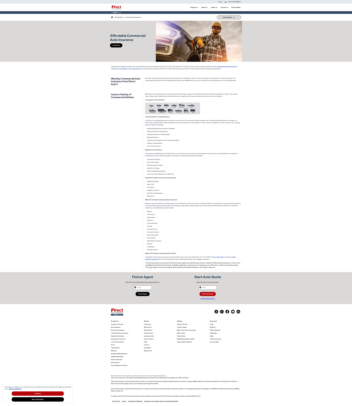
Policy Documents (215, 339)
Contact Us (116, 45)
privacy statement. (15, 389)
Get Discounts (148, 333)
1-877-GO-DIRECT (234, 2)
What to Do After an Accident (186, 330)
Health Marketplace (117, 356)
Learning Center (149, 336)
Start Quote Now (207, 294)
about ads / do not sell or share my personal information (161, 401)
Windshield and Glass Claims (186, 339)
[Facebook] (227, 313)
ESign (211, 336)
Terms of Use (116, 401)
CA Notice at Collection (135, 401)
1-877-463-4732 (217, 257)
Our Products (119, 17)
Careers (146, 345)
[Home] (116, 7)
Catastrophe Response (184, 342)
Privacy (124, 401)
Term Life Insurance (117, 342)
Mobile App (213, 333)
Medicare (114, 351)
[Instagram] (222, 313)
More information (38, 399)
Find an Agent (236, 7)
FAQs (145, 342)
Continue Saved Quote (207, 298)
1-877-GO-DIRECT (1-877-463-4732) (127, 69)
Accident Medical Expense (119, 354)
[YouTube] (233, 313)
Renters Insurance (117, 359)
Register (213, 327)
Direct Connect (149, 339)
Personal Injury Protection (119, 365)
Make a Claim (181, 333)
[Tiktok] (216, 313)
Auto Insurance (115, 327)
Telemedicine (115, 348)
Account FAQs (214, 342)
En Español (147, 348)
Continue (37, 393)
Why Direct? (148, 327)
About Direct (148, 330)
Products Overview (117, 324)
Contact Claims (182, 327)
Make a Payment (215, 330)
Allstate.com (148, 351)
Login (220, 2)
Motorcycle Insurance (118, 330)
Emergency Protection (118, 339)
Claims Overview (182, 324)
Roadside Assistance (117, 336)
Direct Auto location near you (227, 66)
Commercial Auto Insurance (119, 333)
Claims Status (181, 336)
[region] (38, 393)
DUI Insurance (115, 362)
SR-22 (113, 345)
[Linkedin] (238, 313)
